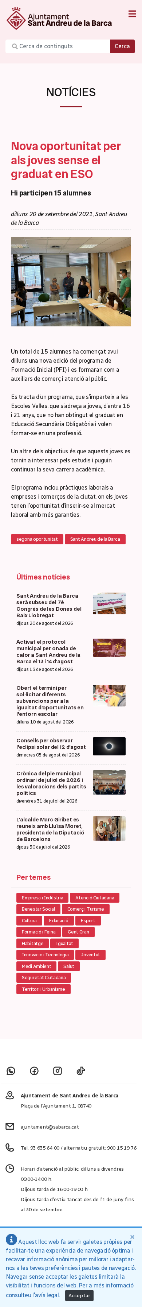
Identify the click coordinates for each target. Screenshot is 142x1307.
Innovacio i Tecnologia (45, 954)
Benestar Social (38, 909)
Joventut (90, 954)
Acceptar (79, 1295)
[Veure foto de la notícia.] (71, 280)
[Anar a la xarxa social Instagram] (57, 1071)
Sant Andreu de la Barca (95, 539)
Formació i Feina (38, 932)
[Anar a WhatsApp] (11, 1071)
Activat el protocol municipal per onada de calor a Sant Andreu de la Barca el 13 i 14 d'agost (48, 651)
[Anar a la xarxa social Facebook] (34, 1071)
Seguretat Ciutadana (44, 977)
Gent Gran (78, 932)
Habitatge (32, 943)
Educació (58, 920)
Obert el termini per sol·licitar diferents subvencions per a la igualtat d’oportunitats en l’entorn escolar (50, 701)
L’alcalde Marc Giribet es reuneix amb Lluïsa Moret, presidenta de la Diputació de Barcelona (50, 829)
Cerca (122, 46)
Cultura (29, 920)
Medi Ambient (36, 966)
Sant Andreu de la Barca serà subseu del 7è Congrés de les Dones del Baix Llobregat (48, 605)
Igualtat (64, 943)
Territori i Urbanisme (43, 989)
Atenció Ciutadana (94, 897)
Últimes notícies (43, 577)
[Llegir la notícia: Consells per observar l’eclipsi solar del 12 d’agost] (109, 745)
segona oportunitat (37, 539)
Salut (68, 966)
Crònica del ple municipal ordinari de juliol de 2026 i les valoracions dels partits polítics (51, 783)
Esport (88, 920)
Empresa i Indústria (42, 897)
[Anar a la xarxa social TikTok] (81, 1071)
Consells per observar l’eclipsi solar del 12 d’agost (51, 744)
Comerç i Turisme (85, 909)
